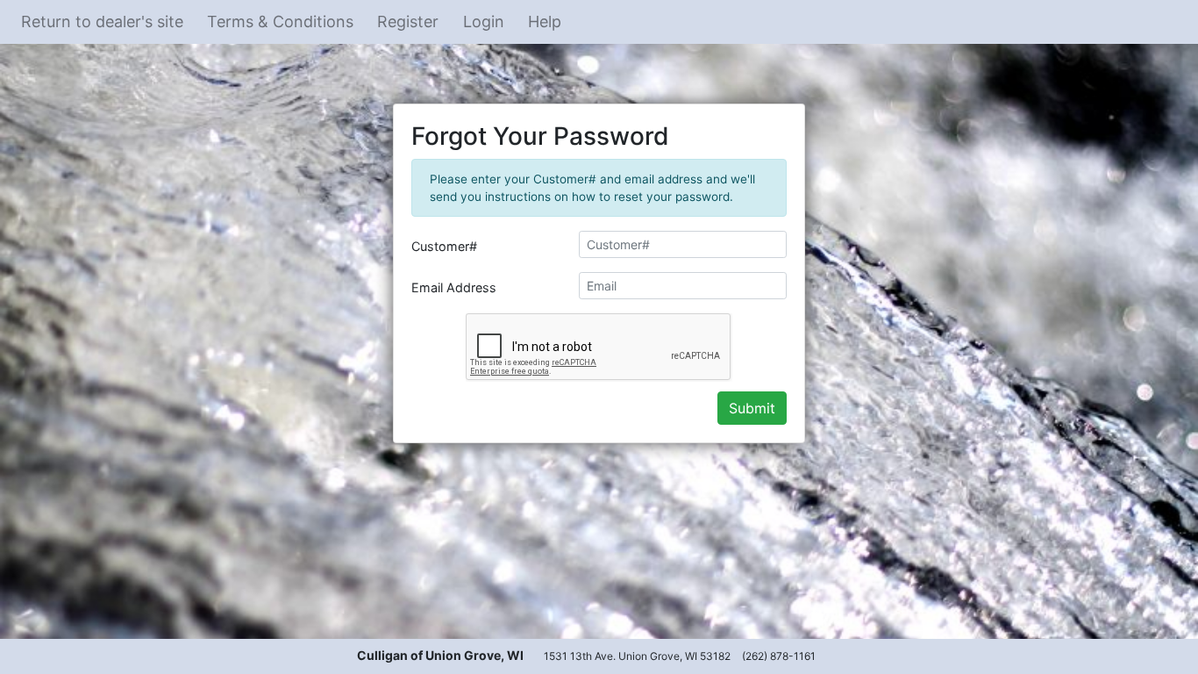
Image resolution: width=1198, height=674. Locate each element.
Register (408, 21)
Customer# (444, 246)
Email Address (453, 287)
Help (544, 21)
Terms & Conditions (280, 21)
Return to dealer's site (102, 21)
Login (483, 21)
